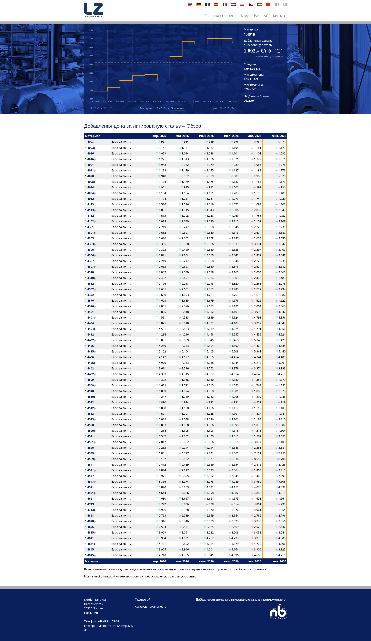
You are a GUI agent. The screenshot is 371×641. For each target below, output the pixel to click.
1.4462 (89, 368)
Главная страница (221, 15)
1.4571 (89, 487)
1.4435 (89, 346)
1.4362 (89, 283)
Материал (148, 108)
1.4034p (90, 193)
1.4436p (90, 363)
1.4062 (89, 199)
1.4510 (89, 391)
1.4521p (90, 442)
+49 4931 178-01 (108, 621)
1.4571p (90, 493)
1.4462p (90, 374)
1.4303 (89, 238)
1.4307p (90, 266)
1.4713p (90, 510)
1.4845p (90, 555)
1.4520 (89, 425)
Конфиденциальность (151, 607)
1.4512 (89, 402)
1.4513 (89, 414)
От (91, 108)
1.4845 (89, 549)
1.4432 (89, 334)
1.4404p (90, 329)
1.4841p (90, 544)
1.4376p (90, 306)
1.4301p (90, 233)
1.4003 (89, 141)
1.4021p (90, 170)
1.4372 (89, 295)
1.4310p (90, 278)
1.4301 (89, 227)
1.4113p (90, 210)
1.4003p (90, 148)
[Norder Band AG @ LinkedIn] (285, 5)
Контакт (280, 15)
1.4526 (89, 448)
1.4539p (90, 459)
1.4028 (89, 176)
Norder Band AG (255, 15)
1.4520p (90, 431)
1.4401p (90, 317)
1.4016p (90, 159)
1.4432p (90, 340)
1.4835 (89, 527)
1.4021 (89, 165)
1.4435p (90, 351)
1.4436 (89, 357)
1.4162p (90, 221)
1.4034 (89, 187)
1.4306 (89, 250)
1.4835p (90, 532)
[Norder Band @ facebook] (277, 5)
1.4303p (90, 244)
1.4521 (89, 436)
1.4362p (90, 289)
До (216, 108)
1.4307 (89, 261)
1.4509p (90, 385)
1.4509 (89, 380)
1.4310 (89, 272)
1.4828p (90, 521)
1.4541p (90, 470)
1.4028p (90, 182)
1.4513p (90, 419)
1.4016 (89, 153)
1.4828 (89, 515)
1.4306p (90, 255)
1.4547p (90, 481)
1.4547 (89, 476)
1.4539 (89, 453)
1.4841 (89, 538)
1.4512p (90, 408)
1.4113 (89, 204)
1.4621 (89, 498)
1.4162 (89, 216)
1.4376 (89, 300)
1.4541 (89, 464)
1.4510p (90, 397)
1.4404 (89, 323)
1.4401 (89, 312)
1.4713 (89, 504)
